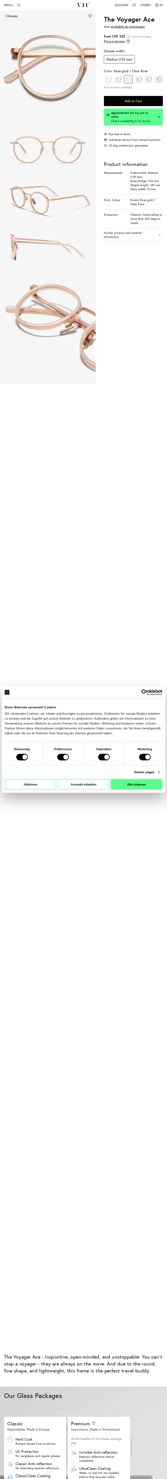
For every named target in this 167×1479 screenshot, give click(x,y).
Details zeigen (144, 772)
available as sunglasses (128, 26)
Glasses (12, 16)
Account (122, 5)
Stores (145, 5)
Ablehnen (30, 784)
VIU (83, 5)
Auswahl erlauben (83, 784)
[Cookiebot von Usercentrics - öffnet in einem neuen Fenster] (144, 692)
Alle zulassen (136, 784)
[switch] (63, 757)
